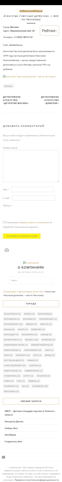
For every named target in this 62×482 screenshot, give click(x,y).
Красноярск (29, 334)
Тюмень (33, 381)
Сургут (28, 376)
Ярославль (11, 391)
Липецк (46, 334)
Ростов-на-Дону (14, 360)
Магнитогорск (13, 340)
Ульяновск (11, 386)
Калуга (23, 329)
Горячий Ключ (48, 319)
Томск (9, 381)
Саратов (35, 365)
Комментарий (10, 147)
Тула (21, 381)
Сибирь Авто (11, 428)
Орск (37, 355)
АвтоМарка (10, 434)
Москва (8, 86)
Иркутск (46, 324)
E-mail (6, 198)
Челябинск (40, 386)
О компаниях (31, 267)
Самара (32, 360)
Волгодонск (12, 319)
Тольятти (43, 376)
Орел (8, 355)
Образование (32, 15)
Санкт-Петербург (15, 365)
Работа (18, 10)
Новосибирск (32, 350)
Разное (5, 20)
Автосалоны (7, 10)
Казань (9, 329)
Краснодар (11, 334)
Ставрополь (12, 376)
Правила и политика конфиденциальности (37, 480)
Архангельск (12, 314)
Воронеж (29, 319)
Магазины (28, 10)
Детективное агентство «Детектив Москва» (16, 100)
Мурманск (48, 340)
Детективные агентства (12, 15)
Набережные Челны (16, 345)
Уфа (25, 386)
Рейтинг (7, 205)
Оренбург (23, 355)
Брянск (29, 314)
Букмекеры (45, 15)
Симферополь (33, 371)
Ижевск (31, 324)
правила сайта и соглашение (34, 222)
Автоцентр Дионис (14, 421)
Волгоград (45, 314)
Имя (6, 189)
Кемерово (38, 329)
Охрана (39, 10)
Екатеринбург (13, 324)
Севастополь (12, 371)
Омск (49, 350)
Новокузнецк (12, 350)
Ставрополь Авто (13, 441)
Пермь (50, 355)
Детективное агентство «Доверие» (50, 100)
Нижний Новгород (42, 345)
